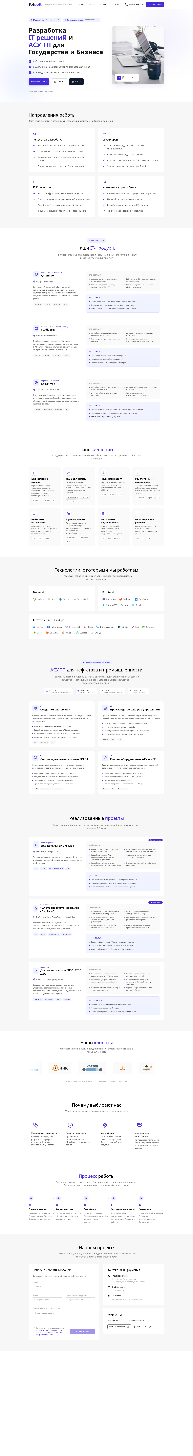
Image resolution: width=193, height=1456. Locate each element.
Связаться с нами (39, 81)
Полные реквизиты (117, 1327)
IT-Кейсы (60, 81)
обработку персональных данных (49, 1330)
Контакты (116, 4)
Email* (36, 1295)
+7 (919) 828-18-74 (136, 4)
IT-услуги (81, 4)
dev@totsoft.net (119, 1287)
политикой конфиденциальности (49, 1333)
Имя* (35, 1282)
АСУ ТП (92, 4)
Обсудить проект (155, 4)
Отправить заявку (82, 1331)
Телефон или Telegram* (76, 1295)
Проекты (103, 4)
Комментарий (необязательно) (46, 1309)
